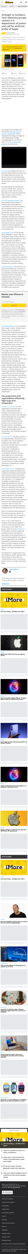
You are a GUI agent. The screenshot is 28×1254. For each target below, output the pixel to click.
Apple (3, 10)
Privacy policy (5, 1205)
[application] (14, 156)
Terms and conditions (7, 1199)
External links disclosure (8, 1223)
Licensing (4, 1219)
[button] (26, 2)
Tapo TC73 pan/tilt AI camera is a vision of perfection (14, 1151)
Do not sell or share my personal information (13, 1244)
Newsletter (23, 73)
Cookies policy (5, 1209)
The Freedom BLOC (8, 469)
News (3, 33)
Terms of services (20, 309)
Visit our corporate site (14, 1187)
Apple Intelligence (22, 6)
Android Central (6, 1237)
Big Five (21, 529)
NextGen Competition (9, 407)
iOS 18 (11, 6)
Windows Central (6, 1240)
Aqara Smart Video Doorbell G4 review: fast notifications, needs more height (13, 1159)
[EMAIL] (10, 572)
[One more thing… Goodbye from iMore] (14, 1140)
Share (5, 73)
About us (4, 1226)
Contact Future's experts (8, 1202)
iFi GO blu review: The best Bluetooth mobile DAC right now (14, 1167)
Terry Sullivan (11, 32)
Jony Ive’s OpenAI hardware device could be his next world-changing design (15, 1175)
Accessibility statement (8, 1212)
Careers (4, 1216)
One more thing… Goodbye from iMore (14, 1144)
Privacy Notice (22, 311)
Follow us (15, 73)
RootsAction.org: (7, 437)
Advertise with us (6, 1233)
